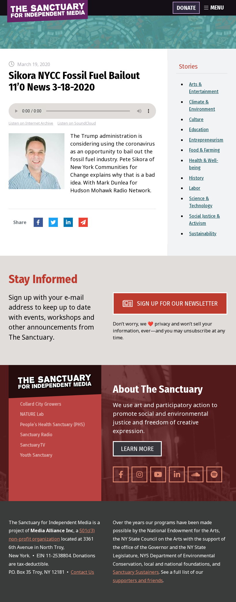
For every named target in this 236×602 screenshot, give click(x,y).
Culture (196, 119)
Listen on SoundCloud (77, 123)
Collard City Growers (40, 404)
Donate (186, 8)
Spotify (214, 474)
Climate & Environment (202, 105)
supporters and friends (138, 580)
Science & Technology (200, 202)
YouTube (158, 474)
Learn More (137, 449)
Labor (194, 188)
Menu (217, 8)
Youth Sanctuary (36, 455)
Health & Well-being (203, 164)
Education (199, 130)
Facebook (38, 222)
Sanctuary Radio (36, 435)
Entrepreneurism (206, 140)
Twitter (53, 222)
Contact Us (82, 572)
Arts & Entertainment (203, 88)
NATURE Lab (32, 414)
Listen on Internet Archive (31, 123)
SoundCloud (195, 474)
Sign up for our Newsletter (177, 303)
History (196, 178)
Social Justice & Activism (204, 220)
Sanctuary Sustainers (136, 572)
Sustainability (202, 234)
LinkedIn (68, 222)
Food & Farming (204, 150)
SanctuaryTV (32, 445)
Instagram (139, 474)
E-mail (83, 222)
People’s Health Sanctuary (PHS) (52, 425)
